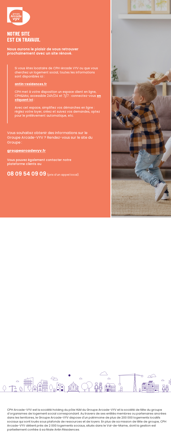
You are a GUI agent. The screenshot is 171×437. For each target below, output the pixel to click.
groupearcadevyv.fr (26, 150)
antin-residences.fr (31, 84)
